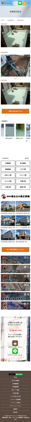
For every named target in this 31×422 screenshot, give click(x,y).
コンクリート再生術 (15, 402)
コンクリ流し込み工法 (15, 396)
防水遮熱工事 (11, 20)
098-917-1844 (17, 330)
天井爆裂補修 (15, 386)
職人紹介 (15, 412)
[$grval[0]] (15, 66)
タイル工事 (8, 181)
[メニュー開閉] (28, 3)
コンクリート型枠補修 (15, 399)
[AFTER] (15, 94)
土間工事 (8, 187)
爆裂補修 (8, 169)
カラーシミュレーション (15, 405)
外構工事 (23, 181)
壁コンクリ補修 (15, 390)
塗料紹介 (15, 409)
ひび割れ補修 (15, 393)
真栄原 (27, 158)
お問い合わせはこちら (15, 111)
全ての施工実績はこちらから (15, 249)
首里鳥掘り (5, 158)
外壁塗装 (8, 163)
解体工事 (23, 187)
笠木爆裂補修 (15, 383)
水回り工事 (8, 175)
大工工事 (23, 169)
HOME (2, 20)
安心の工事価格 (15, 380)
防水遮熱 (23, 163)
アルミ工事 (23, 175)
